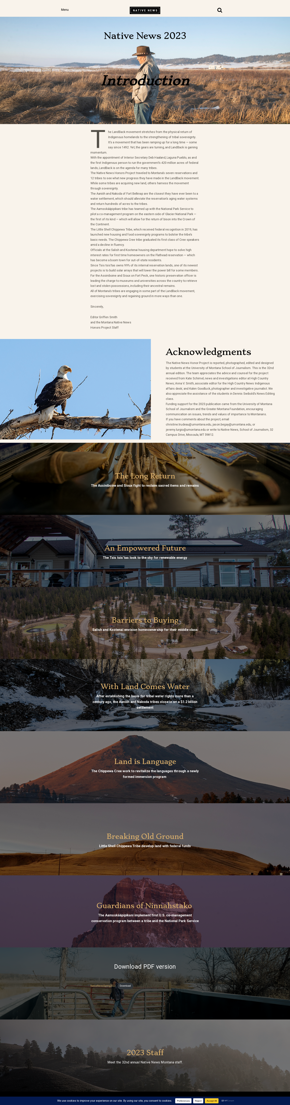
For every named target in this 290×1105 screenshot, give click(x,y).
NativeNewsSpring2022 (103, 985)
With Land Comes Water (145, 686)
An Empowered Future (145, 548)
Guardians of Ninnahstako (145, 905)
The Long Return (145, 476)
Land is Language (145, 761)
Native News (145, 10)
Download (125, 985)
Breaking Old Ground (145, 836)
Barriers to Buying (145, 620)
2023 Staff (145, 1053)
